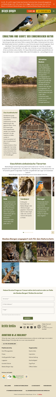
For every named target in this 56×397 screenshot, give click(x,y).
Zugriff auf (32, 363)
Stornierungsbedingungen (14, 390)
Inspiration (32, 354)
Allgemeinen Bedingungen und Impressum (38, 390)
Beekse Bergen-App (7, 366)
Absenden (27, 318)
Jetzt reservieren (43, 11)
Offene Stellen (33, 366)
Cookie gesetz (36, 385)
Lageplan (4, 360)
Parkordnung (47, 385)
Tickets (30, 11)
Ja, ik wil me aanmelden (9, 343)
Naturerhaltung (33, 357)
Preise (3, 354)
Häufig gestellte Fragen (8, 357)
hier (28, 4)
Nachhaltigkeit (33, 360)
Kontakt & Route (6, 363)
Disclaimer (8, 385)
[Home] (9, 11)
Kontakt (44, 329)
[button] (53, 11)
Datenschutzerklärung (21, 385)
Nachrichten (32, 351)
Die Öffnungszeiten (7, 351)
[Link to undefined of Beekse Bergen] (21, 327)
